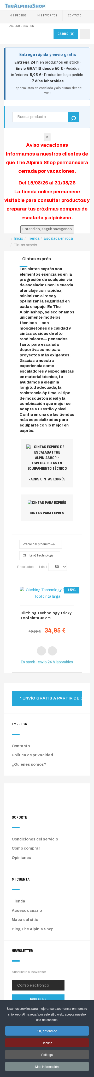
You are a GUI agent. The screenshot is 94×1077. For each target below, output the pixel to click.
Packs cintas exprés (47, 479)
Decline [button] (47, 1043)
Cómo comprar (26, 848)
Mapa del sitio (25, 920)
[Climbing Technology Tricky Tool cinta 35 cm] (47, 593)
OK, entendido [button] (47, 1031)
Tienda (18, 901)
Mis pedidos (18, 15)
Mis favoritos (47, 15)
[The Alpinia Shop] (25, 5)
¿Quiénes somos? (29, 764)
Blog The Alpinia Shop (33, 929)
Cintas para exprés (47, 513)
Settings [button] (47, 1054)
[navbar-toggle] (85, 34)
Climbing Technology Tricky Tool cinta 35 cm (46, 615)
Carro (66, 34)
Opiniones (21, 858)
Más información (47, 1066)
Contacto (74, 15)
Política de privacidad (32, 755)
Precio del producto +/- (39, 544)
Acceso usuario (27, 910)
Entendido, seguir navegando (47, 229)
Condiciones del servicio (35, 839)
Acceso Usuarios (21, 26)
